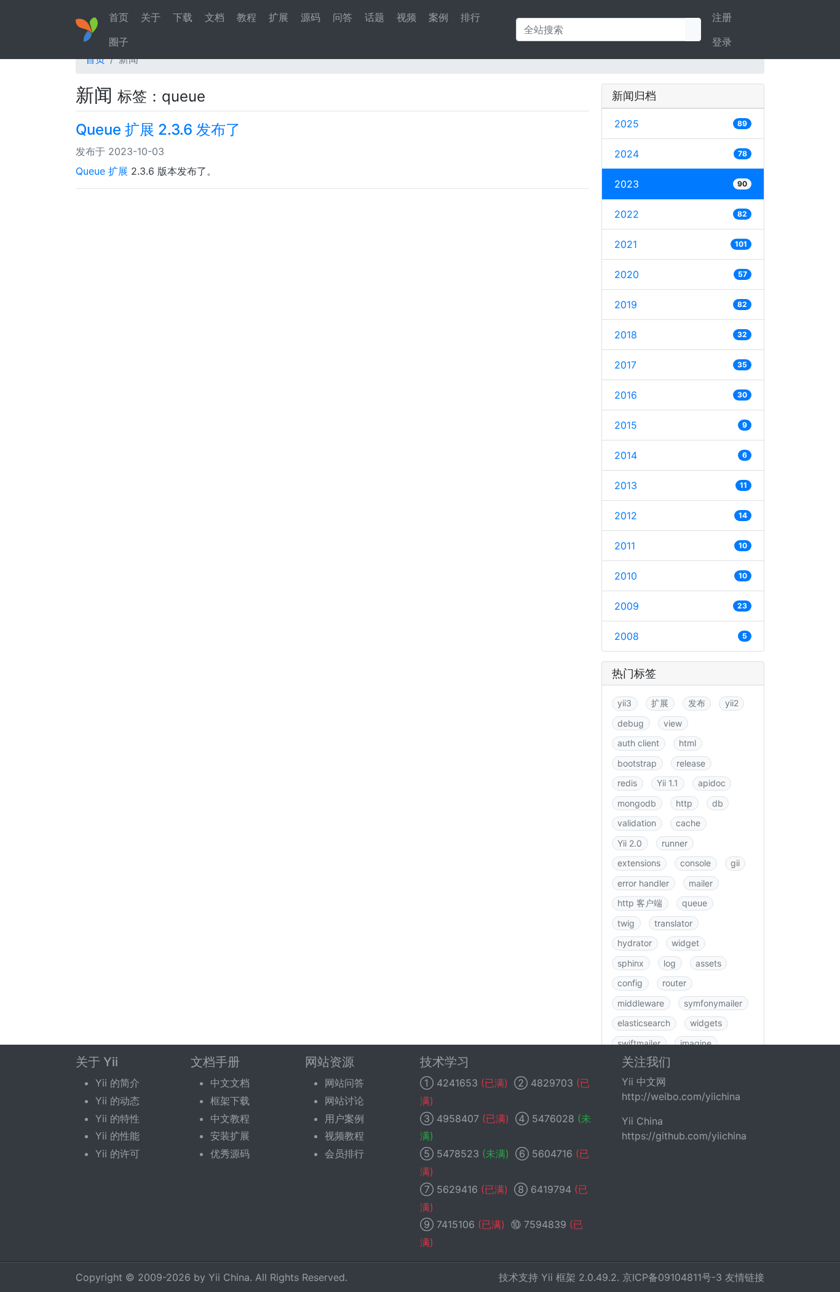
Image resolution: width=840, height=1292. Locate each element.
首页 (119, 17)
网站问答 (344, 1083)
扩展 (278, 17)
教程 (246, 17)
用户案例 (344, 1118)
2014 (680, 455)
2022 (680, 214)
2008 (680, 636)
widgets (706, 1023)
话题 (374, 17)
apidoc (712, 783)
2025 (680, 124)
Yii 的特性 (117, 1118)
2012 (680, 515)
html (687, 743)
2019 (680, 304)
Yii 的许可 (117, 1153)
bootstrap (637, 763)
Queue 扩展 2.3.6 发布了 (158, 129)
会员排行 (344, 1153)
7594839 (545, 1224)
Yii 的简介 (117, 1083)
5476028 (553, 1118)
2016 (680, 395)
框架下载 (230, 1101)
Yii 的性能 (117, 1136)
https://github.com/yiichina (684, 1136)
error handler (643, 883)
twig (626, 923)
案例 (438, 17)
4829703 (552, 1083)
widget (685, 943)
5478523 (458, 1153)
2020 (680, 274)
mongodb (636, 803)
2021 (680, 244)
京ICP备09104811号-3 (672, 1277)
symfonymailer (713, 1003)
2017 (680, 365)
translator (673, 923)
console (695, 863)
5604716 (552, 1153)
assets (708, 963)
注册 (722, 17)
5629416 (457, 1189)
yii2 (732, 703)
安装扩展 (230, 1136)
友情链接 (744, 1277)
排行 (470, 17)
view (673, 723)
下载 (182, 17)
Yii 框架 (558, 1277)
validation (636, 823)
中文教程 (230, 1118)
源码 (310, 17)
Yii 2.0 (629, 843)
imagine (695, 1043)
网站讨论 (344, 1101)
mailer (701, 883)
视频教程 (344, 1136)
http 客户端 (639, 903)
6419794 (551, 1189)
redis (627, 783)
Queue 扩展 (102, 171)
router (674, 983)
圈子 (119, 42)
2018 (680, 335)
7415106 (456, 1224)
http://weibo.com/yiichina (681, 1096)
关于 (150, 17)
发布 (696, 703)
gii (735, 863)
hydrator (634, 943)
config (630, 983)
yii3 (624, 703)
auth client (638, 743)
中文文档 (230, 1083)
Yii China (229, 1277)
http (684, 803)
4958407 (458, 1118)
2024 (680, 154)
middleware (640, 1003)
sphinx (630, 963)
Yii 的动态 (117, 1101)
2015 (680, 425)
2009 (680, 606)
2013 (680, 485)
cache (688, 823)
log (670, 963)
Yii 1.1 (667, 783)
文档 (214, 17)
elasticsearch (643, 1023)
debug (630, 723)
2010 (680, 576)
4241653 (457, 1083)
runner (674, 843)
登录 (722, 42)
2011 (680, 546)
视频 (406, 17)
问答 (342, 17)
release (690, 763)
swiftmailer (638, 1043)
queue (694, 903)
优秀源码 (230, 1153)
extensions (638, 863)
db (717, 803)
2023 (680, 184)
